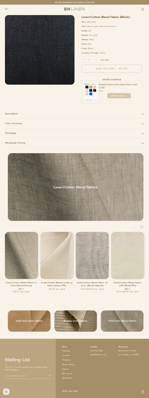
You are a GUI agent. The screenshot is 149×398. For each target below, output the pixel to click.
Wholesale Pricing (15, 143)
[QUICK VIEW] (119, 95)
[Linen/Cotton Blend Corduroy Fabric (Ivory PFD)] (56, 255)
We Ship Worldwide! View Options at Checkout (75, 2)
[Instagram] (142, 391)
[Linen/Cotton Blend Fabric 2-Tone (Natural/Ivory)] (21, 255)
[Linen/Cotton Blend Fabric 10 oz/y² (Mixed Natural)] (92, 255)
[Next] (141, 227)
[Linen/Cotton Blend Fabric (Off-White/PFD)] (127, 255)
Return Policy (68, 364)
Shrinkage (10, 133)
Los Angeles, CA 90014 (128, 354)
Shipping (66, 359)
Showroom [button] (123, 346)
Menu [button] (64, 346)
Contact (66, 355)
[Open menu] (9, 9)
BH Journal (67, 373)
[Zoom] (39, 50)
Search (65, 369)
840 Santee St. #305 (127, 350)
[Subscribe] (48, 375)
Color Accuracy (13, 123)
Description (11, 113)
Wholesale (67, 378)
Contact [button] (93, 346)
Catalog (66, 350)
